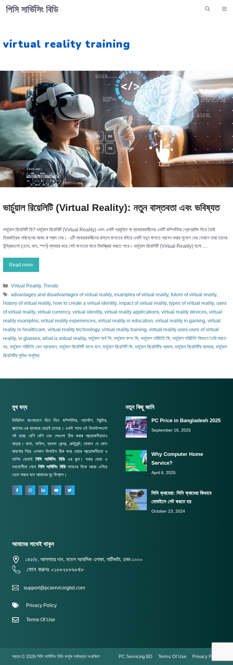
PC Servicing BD (135, 656)
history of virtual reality (27, 303)
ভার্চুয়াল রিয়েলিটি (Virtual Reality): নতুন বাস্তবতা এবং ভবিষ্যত (111, 207)
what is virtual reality (64, 338)
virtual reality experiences (68, 320)
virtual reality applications (131, 311)
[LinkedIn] (43, 490)
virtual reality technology (74, 329)
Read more (21, 264)
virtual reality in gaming (180, 320)
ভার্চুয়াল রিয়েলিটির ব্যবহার (194, 346)
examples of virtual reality (141, 294)
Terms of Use (40, 619)
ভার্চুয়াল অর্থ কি (99, 338)
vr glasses (29, 338)
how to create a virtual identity (84, 303)
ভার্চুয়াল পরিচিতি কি (155, 338)
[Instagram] (30, 490)
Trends (50, 285)
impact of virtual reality (143, 303)
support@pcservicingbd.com (54, 587)
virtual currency (54, 311)
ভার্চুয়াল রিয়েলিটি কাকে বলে (79, 346)
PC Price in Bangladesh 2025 (186, 420)
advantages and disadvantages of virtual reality (61, 294)
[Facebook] (17, 490)
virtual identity (87, 311)
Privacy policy (206, 656)
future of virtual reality (193, 294)
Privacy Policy (41, 605)
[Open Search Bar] (207, 9)
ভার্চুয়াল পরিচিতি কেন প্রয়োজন (33, 346)
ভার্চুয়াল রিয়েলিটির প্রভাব (153, 346)
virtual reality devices (184, 311)
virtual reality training (124, 329)
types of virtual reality (191, 303)
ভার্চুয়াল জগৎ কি (126, 338)
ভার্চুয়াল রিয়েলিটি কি (117, 346)
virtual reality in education (125, 320)
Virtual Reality (26, 285)
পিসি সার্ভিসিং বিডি (32, 9)
